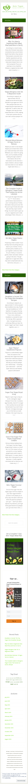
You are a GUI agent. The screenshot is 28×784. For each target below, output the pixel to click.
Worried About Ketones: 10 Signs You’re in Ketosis (14, 142)
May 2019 (7, 705)
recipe (7, 682)
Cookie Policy (7, 777)
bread (17, 678)
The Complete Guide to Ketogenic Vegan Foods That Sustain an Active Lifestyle (14, 191)
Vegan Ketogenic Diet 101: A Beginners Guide (14, 93)
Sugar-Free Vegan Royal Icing (14, 393)
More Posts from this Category (10, 270)
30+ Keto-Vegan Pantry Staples (14, 239)
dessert (7, 679)
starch (10, 679)
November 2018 (9, 728)
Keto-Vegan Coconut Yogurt (14, 486)
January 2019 (8, 720)
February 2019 (8, 716)
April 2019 (7, 708)
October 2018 (8, 731)
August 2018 (8, 739)
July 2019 (7, 697)
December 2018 (9, 724)
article (21, 682)
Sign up (14, 621)
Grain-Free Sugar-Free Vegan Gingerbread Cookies (14, 438)
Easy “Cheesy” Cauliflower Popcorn (14, 349)
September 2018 (9, 735)
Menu (15, 14)
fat (17, 684)
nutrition (17, 679)
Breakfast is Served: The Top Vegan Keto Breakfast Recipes (14, 298)
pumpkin (18, 682)
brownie (20, 679)
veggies (13, 679)
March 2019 (8, 712)
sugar (11, 684)
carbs (15, 684)
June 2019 (7, 701)
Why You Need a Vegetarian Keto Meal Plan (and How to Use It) (14, 43)
